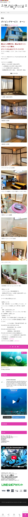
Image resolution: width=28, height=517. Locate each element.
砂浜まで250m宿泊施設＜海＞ (7, 437)
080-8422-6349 (14, 25)
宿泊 (8, 12)
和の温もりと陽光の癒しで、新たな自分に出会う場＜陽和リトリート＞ (9, 436)
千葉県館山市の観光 (5, 441)
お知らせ (24, 352)
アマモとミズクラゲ (5, 369)
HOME (3, 12)
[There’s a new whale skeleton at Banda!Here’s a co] (14, 402)
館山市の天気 (3, 442)
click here (11, 338)
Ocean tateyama (14, 502)
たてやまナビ (3, 440)
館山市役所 (3, 439)
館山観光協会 (3, 438)
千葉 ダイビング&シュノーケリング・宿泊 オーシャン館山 (14, 7)
